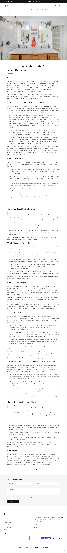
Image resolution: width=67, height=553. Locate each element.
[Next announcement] (45, 1)
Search (5, 517)
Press (5, 529)
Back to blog (34, 470)
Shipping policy (52, 549)
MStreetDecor (17, 549)
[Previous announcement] (21, 1)
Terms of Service (7, 519)
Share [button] (10, 77)
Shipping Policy (7, 527)
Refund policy (7, 524)
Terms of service (45, 549)
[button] (11, 9)
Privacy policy (38, 549)
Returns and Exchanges (9, 522)
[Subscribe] (27, 538)
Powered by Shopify (23, 549)
